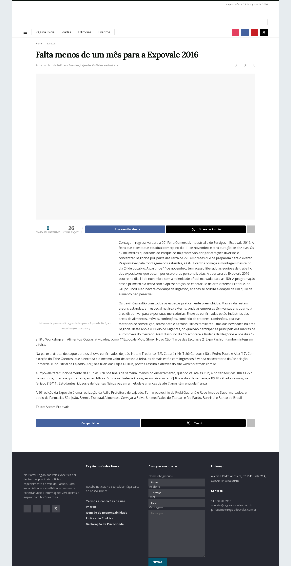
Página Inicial (45, 32)
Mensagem (155, 507)
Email (151, 497)
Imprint (91, 507)
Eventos (104, 32)
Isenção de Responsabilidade (106, 512)
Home (39, 43)
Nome (160, 476)
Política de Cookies (99, 518)
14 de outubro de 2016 (49, 65)
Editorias (84, 32)
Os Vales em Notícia (105, 65)
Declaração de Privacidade (105, 524)
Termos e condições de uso (105, 501)
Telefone (154, 486)
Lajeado (85, 65)
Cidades (65, 32)
